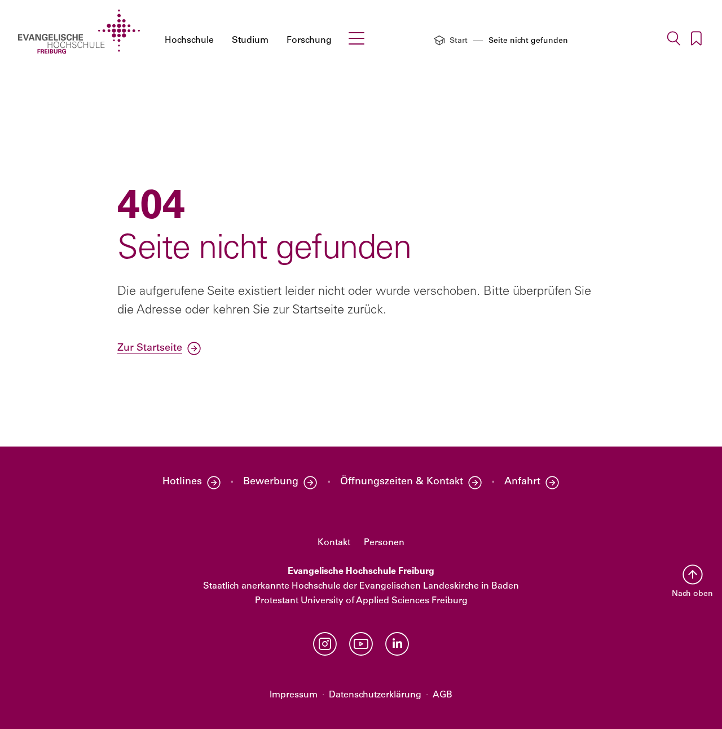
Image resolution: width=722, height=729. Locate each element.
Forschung (309, 40)
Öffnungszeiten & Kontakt (401, 482)
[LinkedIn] (397, 644)
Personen (384, 542)
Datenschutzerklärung (375, 695)
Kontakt (334, 542)
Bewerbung (270, 482)
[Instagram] (324, 644)
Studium (250, 40)
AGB (442, 695)
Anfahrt (522, 482)
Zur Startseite (149, 348)
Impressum (294, 695)
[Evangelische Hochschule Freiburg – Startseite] (79, 32)
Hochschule (189, 40)
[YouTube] (361, 644)
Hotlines (182, 482)
